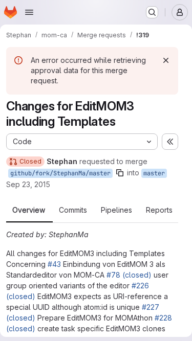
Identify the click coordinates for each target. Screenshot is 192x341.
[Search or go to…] (152, 12)
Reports (159, 210)
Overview (28, 210)
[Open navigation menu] (29, 12)
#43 (54, 264)
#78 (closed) (129, 274)
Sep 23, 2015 (28, 184)
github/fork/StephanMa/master (60, 173)
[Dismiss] (166, 60)
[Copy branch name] (120, 173)
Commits (73, 210)
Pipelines (116, 210)
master (154, 173)
